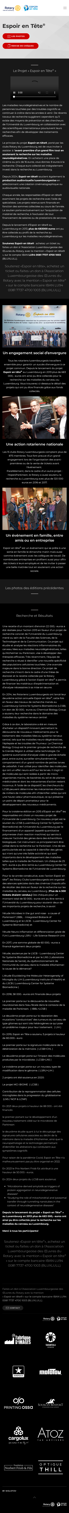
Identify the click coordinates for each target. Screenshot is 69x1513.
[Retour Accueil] (20, 8)
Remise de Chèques (22, 46)
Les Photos (18, 36)
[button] (65, 8)
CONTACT (15, 1308)
